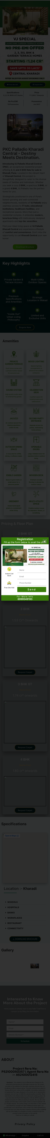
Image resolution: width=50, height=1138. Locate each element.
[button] (44, 541)
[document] (25, 569)
